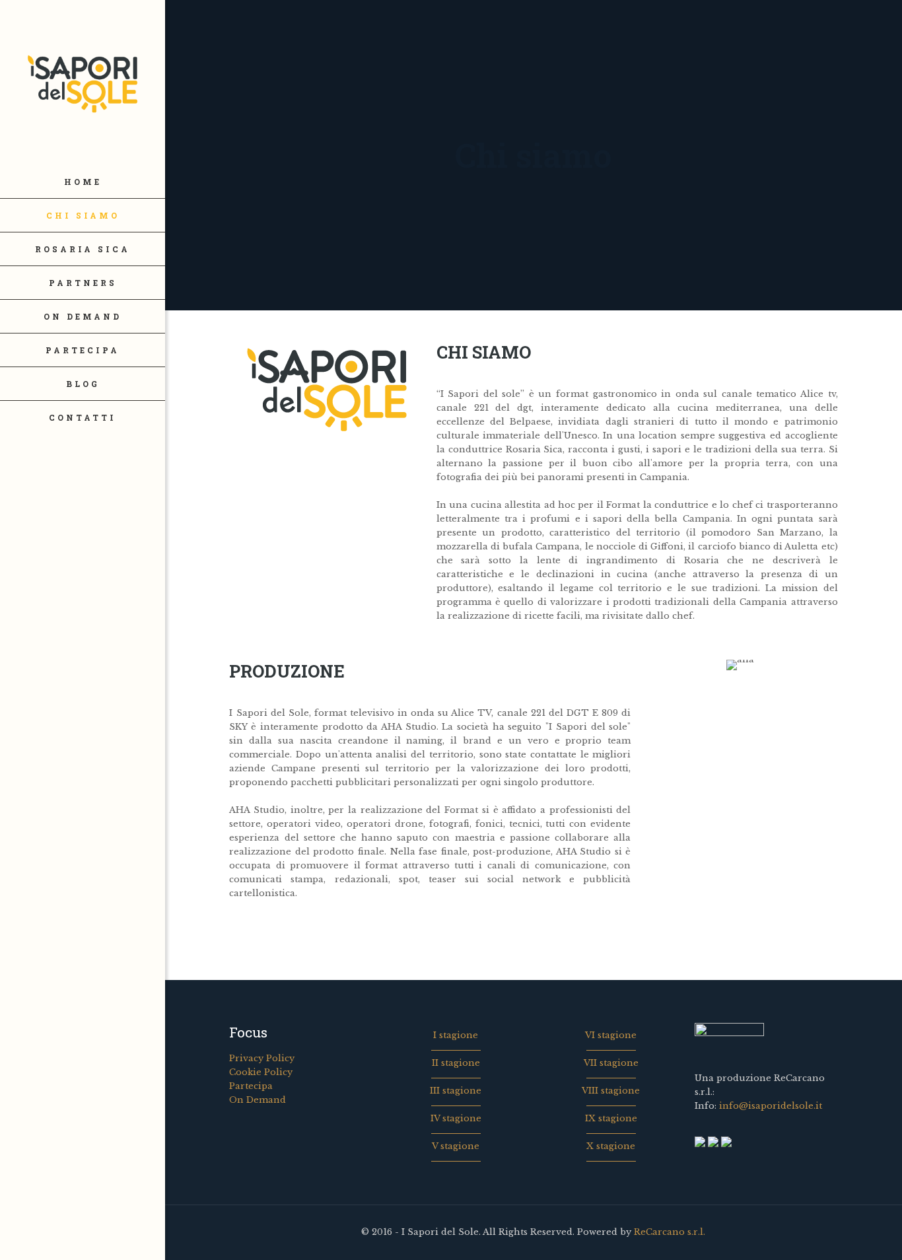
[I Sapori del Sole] (82, 82)
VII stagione (611, 1062)
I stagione (455, 1035)
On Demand (257, 1099)
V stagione (455, 1146)
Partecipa (251, 1086)
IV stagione (456, 1118)
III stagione (455, 1090)
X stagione (610, 1146)
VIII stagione (611, 1090)
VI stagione (611, 1035)
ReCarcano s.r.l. (669, 1232)
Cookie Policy (261, 1072)
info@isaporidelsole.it (770, 1105)
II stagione (456, 1062)
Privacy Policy (262, 1058)
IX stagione (611, 1118)
